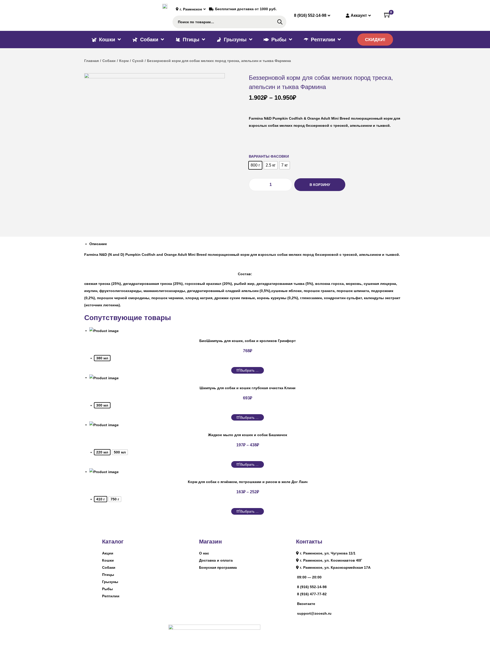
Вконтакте (306, 604)
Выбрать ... (249, 370)
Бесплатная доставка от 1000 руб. (246, 9)
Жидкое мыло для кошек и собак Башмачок (247, 435)
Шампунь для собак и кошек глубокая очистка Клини (248, 388)
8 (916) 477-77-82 (312, 594)
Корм (124, 61)
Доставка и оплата (216, 560)
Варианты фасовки (269, 156)
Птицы (108, 575)
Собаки (109, 61)
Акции (107, 553)
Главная (91, 61)
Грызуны (110, 582)
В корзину (320, 185)
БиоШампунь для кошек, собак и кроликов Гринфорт (247, 341)
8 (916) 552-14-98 (312, 587)
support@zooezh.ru (314, 613)
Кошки (108, 560)
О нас (204, 553)
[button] (375, 39)
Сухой (137, 61)
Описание (98, 244)
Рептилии (110, 596)
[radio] (255, 165)
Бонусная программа (218, 567)
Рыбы (107, 589)
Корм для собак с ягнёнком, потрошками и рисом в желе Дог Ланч (248, 482)
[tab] (247, 243)
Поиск (279, 22)
